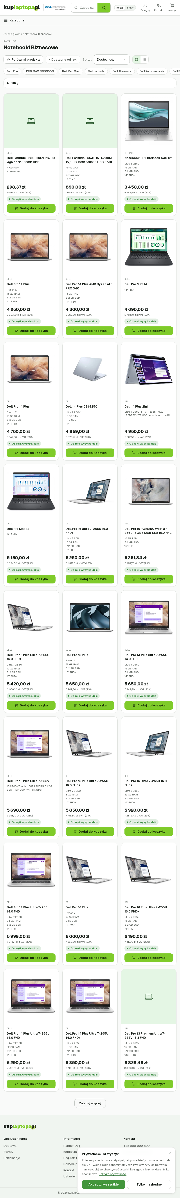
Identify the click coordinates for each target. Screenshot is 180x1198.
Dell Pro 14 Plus (18, 284)
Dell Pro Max (71, 71)
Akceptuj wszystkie (103, 1184)
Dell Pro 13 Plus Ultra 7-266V (28, 781)
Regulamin (70, 1158)
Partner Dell (71, 1146)
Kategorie (17, 20)
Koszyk (172, 10)
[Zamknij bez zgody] (170, 1152)
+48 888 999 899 (137, 1146)
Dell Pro (12, 71)
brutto (130, 7)
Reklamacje (12, 1158)
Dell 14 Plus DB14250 (81, 406)
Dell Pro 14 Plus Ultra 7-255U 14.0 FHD (145, 657)
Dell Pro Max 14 (135, 284)
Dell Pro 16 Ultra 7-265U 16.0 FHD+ (87, 531)
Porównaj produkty (26, 59)
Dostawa (10, 1146)
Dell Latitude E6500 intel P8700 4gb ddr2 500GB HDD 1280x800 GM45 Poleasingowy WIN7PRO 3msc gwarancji (31, 160)
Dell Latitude (96, 71)
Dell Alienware (122, 71)
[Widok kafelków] (136, 59)
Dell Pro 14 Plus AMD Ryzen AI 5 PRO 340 (89, 286)
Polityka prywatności (112, 1174)
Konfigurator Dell (75, 1152)
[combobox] (88, 7)
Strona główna (13, 34)
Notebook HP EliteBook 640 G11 (148, 158)
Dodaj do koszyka (34, 208)
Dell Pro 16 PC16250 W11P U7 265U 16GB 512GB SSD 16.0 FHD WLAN (148, 531)
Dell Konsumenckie (152, 71)
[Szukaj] (103, 7)
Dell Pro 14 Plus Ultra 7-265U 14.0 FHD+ (87, 1036)
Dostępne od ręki (64, 59)
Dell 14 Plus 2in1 (136, 406)
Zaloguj (145, 10)
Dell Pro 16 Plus (77, 655)
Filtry (14, 83)
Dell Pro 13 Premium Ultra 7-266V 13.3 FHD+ (145, 1036)
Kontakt (159, 10)
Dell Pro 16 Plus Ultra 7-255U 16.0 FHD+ (28, 657)
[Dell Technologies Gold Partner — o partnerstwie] (55, 7)
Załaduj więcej (90, 1103)
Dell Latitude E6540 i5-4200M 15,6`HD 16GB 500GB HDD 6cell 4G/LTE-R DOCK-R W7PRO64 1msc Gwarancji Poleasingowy (89, 160)
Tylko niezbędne (149, 1184)
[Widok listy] (144, 59)
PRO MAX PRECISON (40, 71)
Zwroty (9, 1152)
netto (120, 7)
